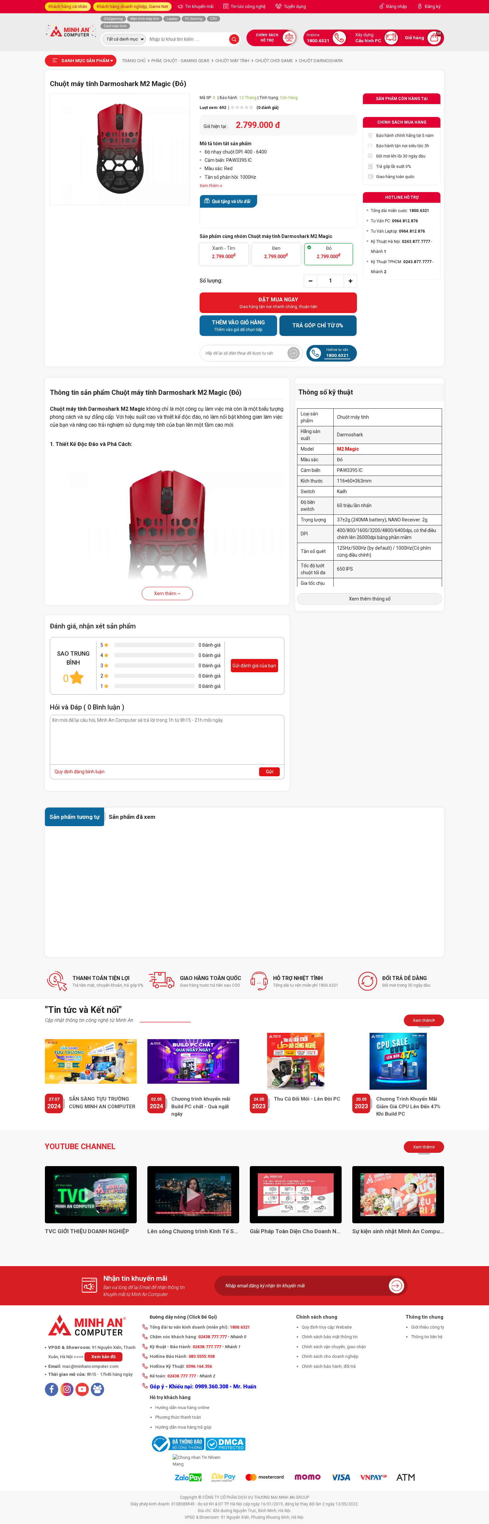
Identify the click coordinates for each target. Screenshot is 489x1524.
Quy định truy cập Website (327, 1327)
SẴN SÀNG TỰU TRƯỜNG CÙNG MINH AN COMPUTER (102, 1103)
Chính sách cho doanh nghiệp (330, 1356)
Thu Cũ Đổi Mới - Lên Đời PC (307, 1099)
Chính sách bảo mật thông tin (330, 1336)
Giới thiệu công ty (427, 1327)
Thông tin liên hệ (426, 1336)
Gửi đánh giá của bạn (254, 665)
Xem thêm (165, 593)
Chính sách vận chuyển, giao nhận (334, 1346)
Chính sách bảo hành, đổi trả (329, 1366)
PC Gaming (194, 19)
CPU (213, 19)
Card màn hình (115, 26)
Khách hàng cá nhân (68, 6)
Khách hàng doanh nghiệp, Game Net (132, 6)
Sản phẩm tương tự (74, 817)
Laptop (172, 19)
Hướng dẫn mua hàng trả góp (183, 1427)
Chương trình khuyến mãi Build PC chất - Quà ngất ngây (200, 1106)
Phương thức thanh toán (178, 1417)
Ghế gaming (113, 19)
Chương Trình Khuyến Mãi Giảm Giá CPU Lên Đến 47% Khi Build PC (408, 1106)
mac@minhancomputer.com (90, 1366)
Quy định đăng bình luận (79, 771)
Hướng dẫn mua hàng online (182, 1407)
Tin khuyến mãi (199, 6)
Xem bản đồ (103, 1356)
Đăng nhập (396, 6)
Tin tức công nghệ (247, 6)
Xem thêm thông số (370, 598)
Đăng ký (432, 6)
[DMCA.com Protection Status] (225, 1443)
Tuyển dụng (294, 6)
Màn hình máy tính (144, 19)
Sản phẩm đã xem (132, 817)
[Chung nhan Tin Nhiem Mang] (197, 1460)
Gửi (269, 771)
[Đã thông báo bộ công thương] (177, 1443)
